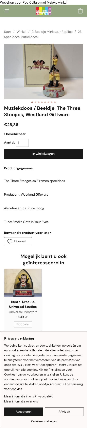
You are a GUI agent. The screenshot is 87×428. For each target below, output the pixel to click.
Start (7, 32)
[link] (44, 420)
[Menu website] (6, 10)
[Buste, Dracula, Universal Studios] (23, 283)
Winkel (21, 32)
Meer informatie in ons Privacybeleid (28, 396)
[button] (43, 11)
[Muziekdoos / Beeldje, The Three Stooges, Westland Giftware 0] (43, 71)
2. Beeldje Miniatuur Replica (52, 32)
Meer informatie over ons (21, 401)
